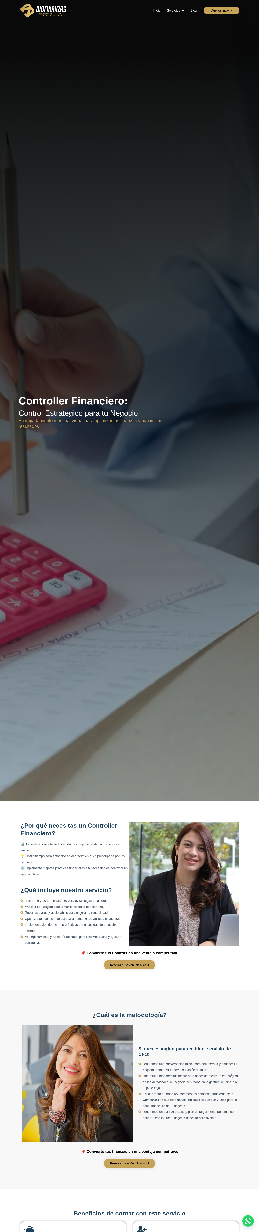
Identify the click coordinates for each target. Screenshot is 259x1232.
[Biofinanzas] (43, 10)
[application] (182, 10)
